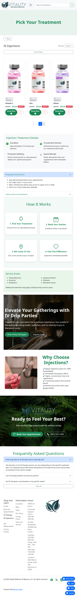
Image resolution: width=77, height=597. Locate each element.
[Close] (61, 275)
